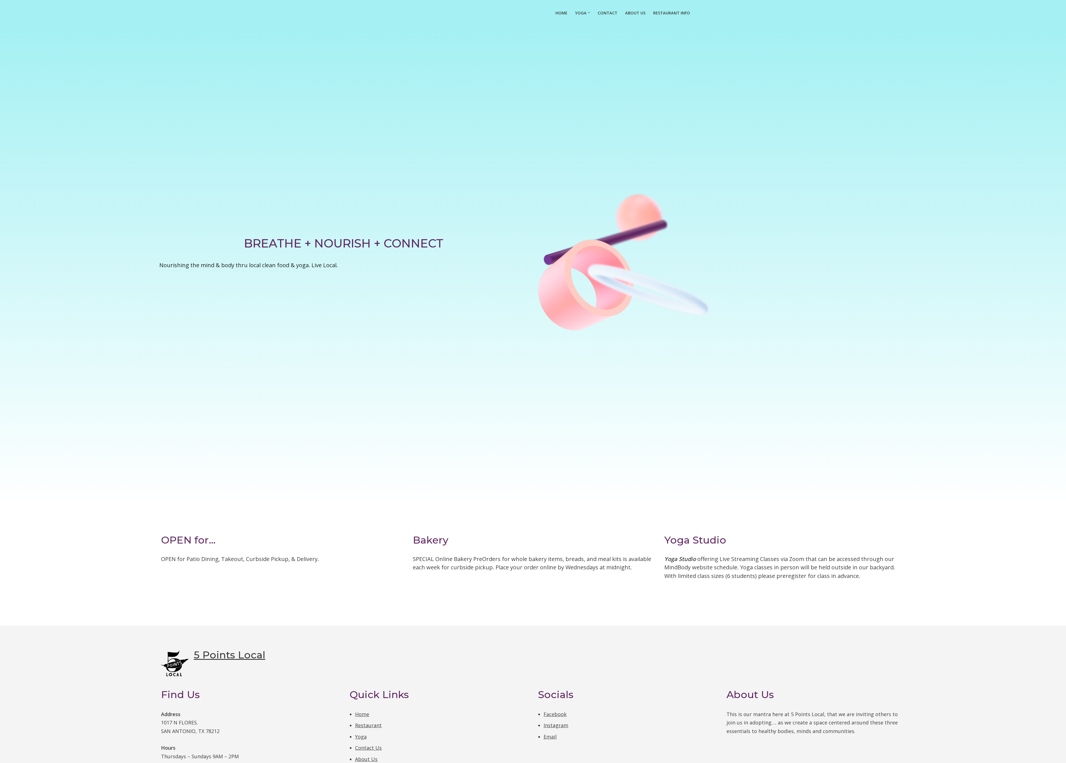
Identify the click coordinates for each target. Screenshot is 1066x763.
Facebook (555, 714)
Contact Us (368, 747)
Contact (607, 13)
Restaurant (368, 725)
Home (561, 13)
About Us (635, 13)
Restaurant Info (671, 13)
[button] (589, 13)
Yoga (361, 736)
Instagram (556, 725)
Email (550, 736)
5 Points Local (229, 655)
